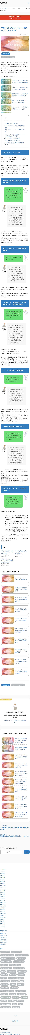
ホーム (1, 8)
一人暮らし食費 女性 (19, 961)
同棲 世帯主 (13, 974)
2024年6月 (2, 891)
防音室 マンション (6, 1007)
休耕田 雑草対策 (11, 971)
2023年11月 (3, 904)
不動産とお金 (3, 933)
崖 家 (22, 981)
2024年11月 (3, 887)
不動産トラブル (3, 935)
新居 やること (5, 987)
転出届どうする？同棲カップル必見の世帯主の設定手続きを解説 (21, 740)
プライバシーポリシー (5, 1032)
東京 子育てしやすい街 (7, 991)
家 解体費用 (15, 981)
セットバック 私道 (16, 952)
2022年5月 (2, 927)
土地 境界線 (21, 974)
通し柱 (14, 1004)
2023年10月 (3, 906)
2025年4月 (2, 877)
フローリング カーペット (8, 57)
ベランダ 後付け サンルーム (8, 958)
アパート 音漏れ (5, 952)
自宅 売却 (4, 1000)
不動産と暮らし (7, 8)
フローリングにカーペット (11, 123)
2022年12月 (3, 913)
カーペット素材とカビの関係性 (12, 138)
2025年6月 (2, 873)
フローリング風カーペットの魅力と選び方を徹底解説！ (21, 789)
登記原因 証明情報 (6, 997)
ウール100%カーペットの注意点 (13, 140)
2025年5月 (2, 875)
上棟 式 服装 (4, 965)
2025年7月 (2, 872)
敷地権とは (20, 984)
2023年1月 (2, 911)
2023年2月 (2, 910)
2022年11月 (3, 915)
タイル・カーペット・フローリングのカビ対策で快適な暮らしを (7, 560)
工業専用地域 (5, 984)
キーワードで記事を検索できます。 (9, 848)
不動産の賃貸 (3, 943)
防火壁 (20, 1004)
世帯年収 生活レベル (6, 968)
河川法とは (12, 994)
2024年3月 (2, 896)
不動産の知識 (3, 941)
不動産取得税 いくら (15, 965)
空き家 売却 (16, 997)
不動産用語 (2, 944)
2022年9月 (2, 919)
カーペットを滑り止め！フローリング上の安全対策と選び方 (21, 806)
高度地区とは (16, 1007)
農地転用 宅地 (20, 1000)
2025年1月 (2, 883)
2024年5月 (2, 893)
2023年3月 (2, 908)
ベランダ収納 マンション (22, 955)
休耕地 (3, 971)
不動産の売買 (3, 939)
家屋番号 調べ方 (5, 981)
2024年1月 (2, 900)
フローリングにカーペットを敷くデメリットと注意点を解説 (7, 551)
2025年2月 (2, 881)
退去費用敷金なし (6, 1004)
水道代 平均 (4, 994)
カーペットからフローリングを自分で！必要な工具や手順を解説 (21, 781)
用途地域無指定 (22, 994)
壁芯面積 (21, 978)
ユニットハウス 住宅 (6, 961)
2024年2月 (2, 898)
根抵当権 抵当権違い (20, 991)
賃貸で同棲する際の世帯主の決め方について (21, 748)
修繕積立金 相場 (22, 971)
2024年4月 (2, 894)
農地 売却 (11, 1000)
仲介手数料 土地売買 (19, 968)
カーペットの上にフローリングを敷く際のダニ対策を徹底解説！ (21, 551)
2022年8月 (2, 921)
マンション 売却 (21, 958)
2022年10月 (3, 917)
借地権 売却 (4, 974)
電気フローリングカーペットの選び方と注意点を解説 (21, 756)
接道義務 (13, 984)
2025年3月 (2, 879)
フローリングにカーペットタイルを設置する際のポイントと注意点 (21, 798)
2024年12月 (3, 885)
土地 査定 (4, 978)
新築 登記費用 (14, 987)
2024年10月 (3, 889)
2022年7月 (2, 923)
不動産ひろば (9, 1034)
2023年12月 (3, 902)
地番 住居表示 (12, 978)
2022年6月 (2, 925)
